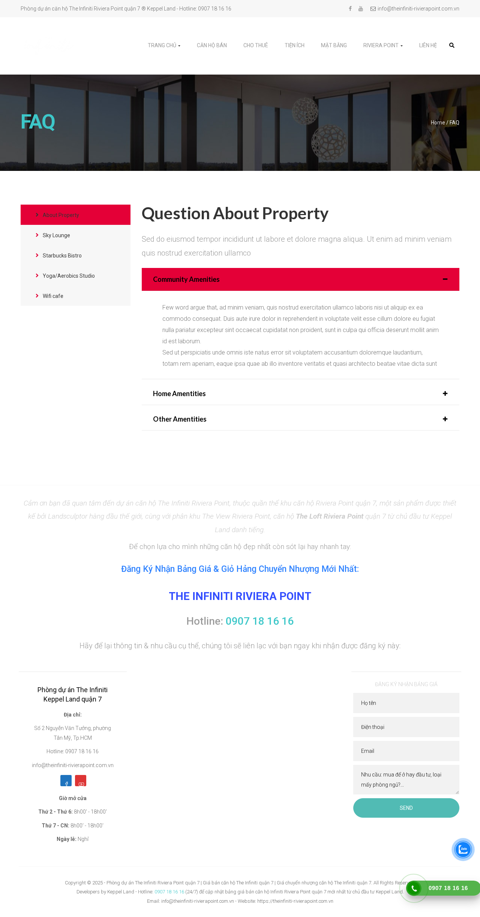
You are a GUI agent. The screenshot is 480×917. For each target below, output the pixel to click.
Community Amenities (186, 279)
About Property (60, 215)
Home (438, 123)
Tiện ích (294, 45)
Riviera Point (381, 45)
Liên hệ (428, 45)
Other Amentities (180, 419)
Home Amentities (179, 393)
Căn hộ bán (212, 45)
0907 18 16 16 (169, 892)
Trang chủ (162, 45)
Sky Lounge (56, 235)
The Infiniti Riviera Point (240, 596)
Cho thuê (255, 45)
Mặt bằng (334, 45)
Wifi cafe (52, 296)
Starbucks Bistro (62, 256)
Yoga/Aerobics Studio (68, 276)
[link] (451, 45)
